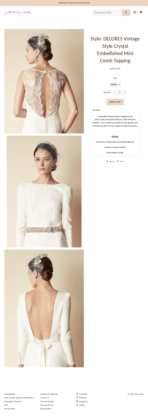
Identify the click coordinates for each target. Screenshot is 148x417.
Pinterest (83, 398)
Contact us (44, 398)
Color (115, 78)
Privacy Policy (9, 409)
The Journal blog (46, 402)
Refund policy (45, 409)
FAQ (6, 405)
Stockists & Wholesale (49, 394)
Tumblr (82, 405)
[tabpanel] (115, 135)
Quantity (107, 92)
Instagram (83, 402)
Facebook (83, 394)
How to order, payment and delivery (19, 398)
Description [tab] (97, 110)
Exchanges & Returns (13, 402)
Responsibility (9, 394)
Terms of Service (46, 405)
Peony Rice (139, 394)
